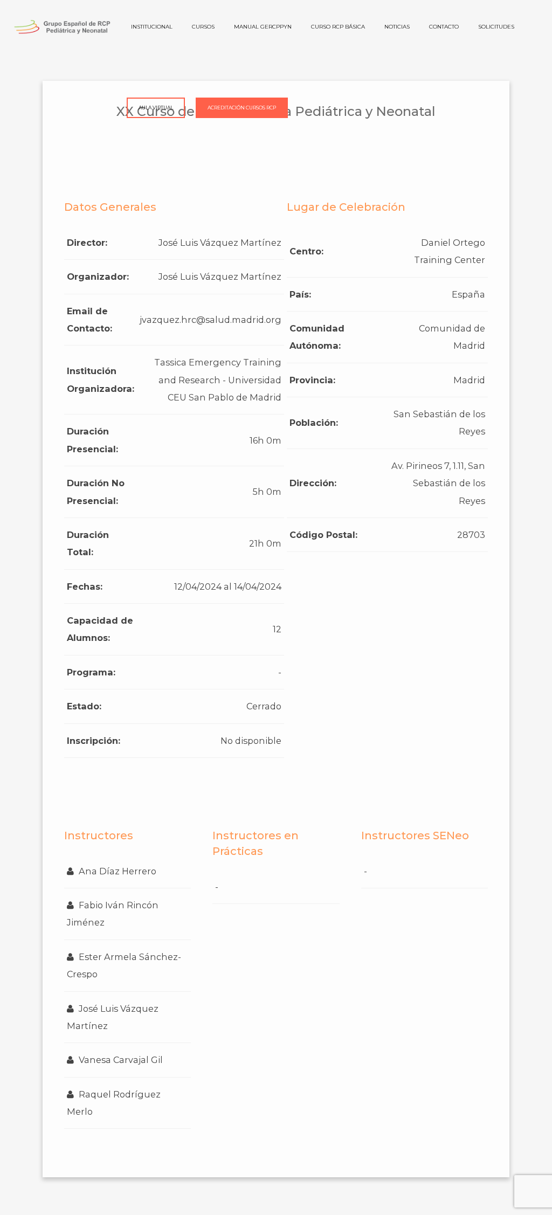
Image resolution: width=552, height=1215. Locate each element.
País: (300, 294)
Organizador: (98, 276)
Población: (313, 422)
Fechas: (84, 586)
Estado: (84, 706)
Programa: (91, 672)
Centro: (306, 251)
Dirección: (312, 483)
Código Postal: (323, 534)
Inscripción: (93, 740)
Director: (87, 242)
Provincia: (312, 380)
